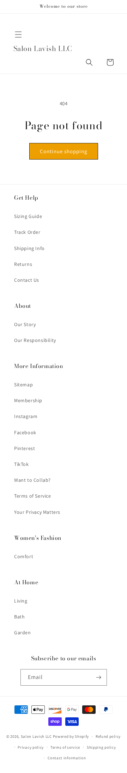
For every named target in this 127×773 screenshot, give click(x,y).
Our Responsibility (35, 340)
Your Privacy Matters (37, 512)
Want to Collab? (32, 480)
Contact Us (26, 280)
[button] (18, 34)
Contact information (67, 757)
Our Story (25, 324)
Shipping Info (29, 248)
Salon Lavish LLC (36, 736)
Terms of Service (32, 496)
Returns (23, 264)
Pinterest (24, 448)
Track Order (27, 232)
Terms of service (65, 747)
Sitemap (23, 384)
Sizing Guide (28, 216)
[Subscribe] (99, 677)
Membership (28, 400)
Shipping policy (101, 747)
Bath (19, 616)
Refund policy (108, 736)
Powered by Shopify (71, 736)
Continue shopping (63, 151)
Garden (22, 632)
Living (21, 601)
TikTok (21, 464)
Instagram (25, 416)
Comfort (23, 556)
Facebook (25, 432)
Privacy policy (31, 747)
